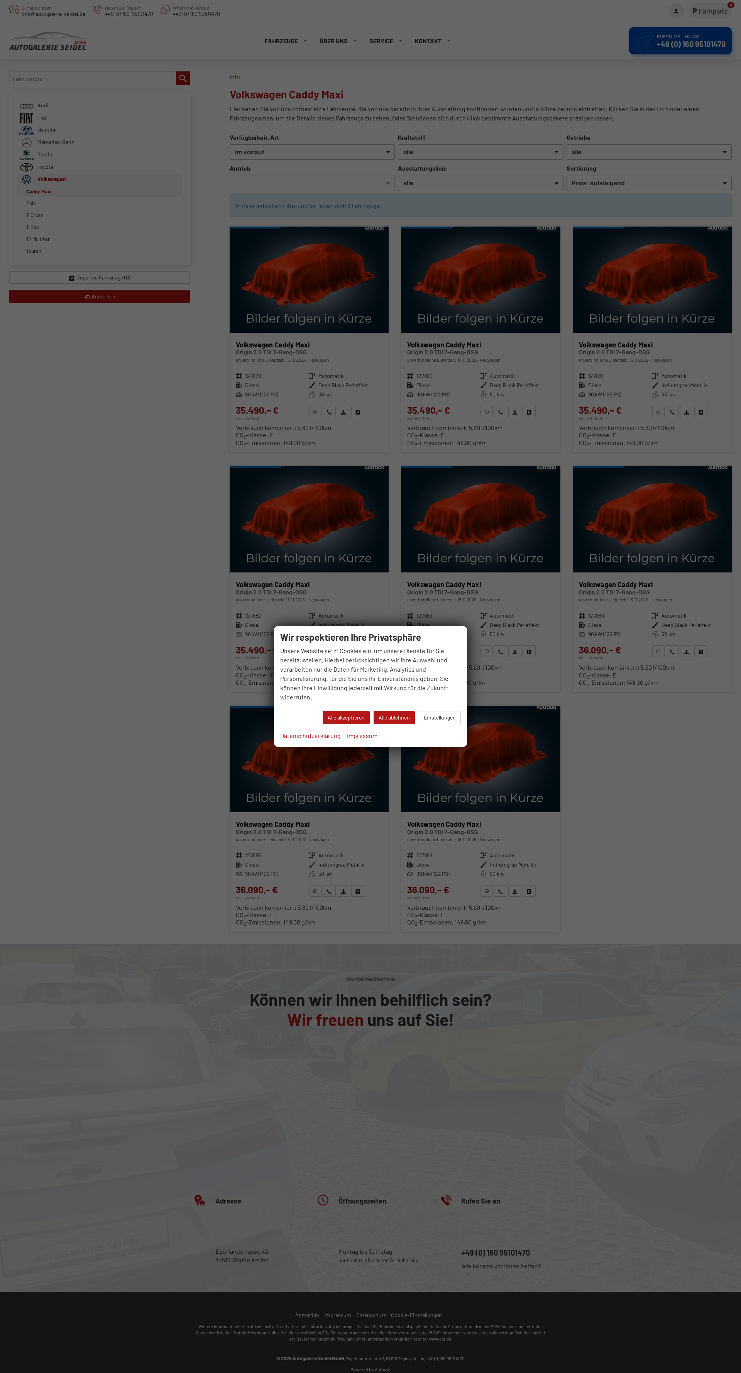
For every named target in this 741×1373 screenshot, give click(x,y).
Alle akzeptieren (346, 717)
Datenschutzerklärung (310, 735)
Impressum (362, 735)
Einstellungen (440, 717)
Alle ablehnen (394, 717)
